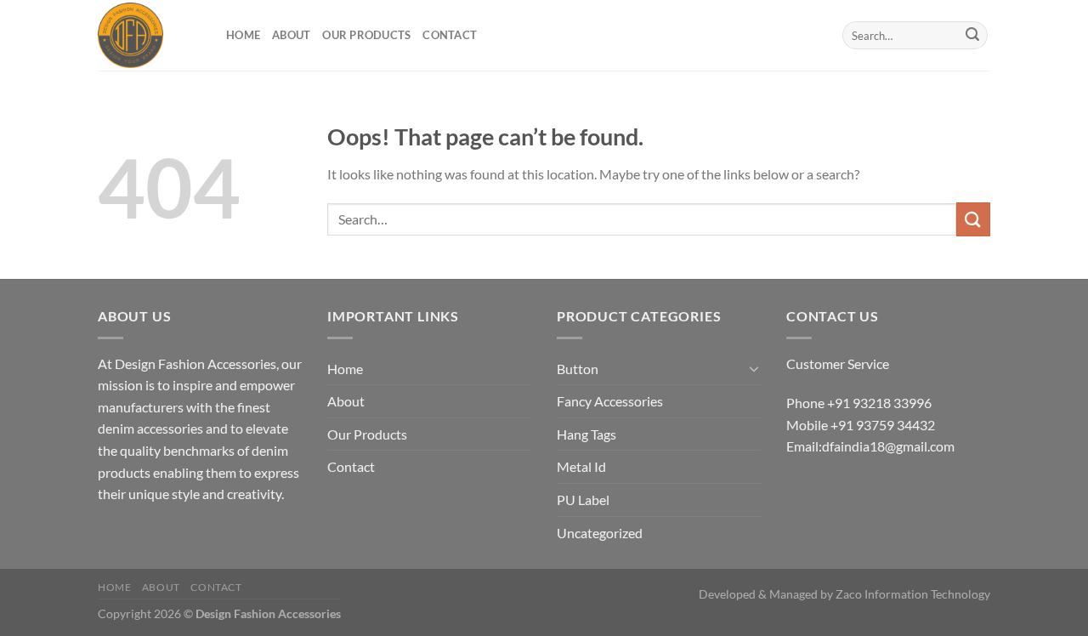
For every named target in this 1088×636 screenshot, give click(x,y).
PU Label (583, 499)
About (291, 35)
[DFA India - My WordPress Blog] (149, 35)
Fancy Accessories (610, 401)
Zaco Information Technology (913, 594)
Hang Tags (586, 434)
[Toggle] (754, 368)
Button (577, 369)
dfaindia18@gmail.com (888, 446)
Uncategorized (600, 533)
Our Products (366, 35)
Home (243, 35)
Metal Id (581, 466)
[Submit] (972, 35)
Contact (449, 35)
